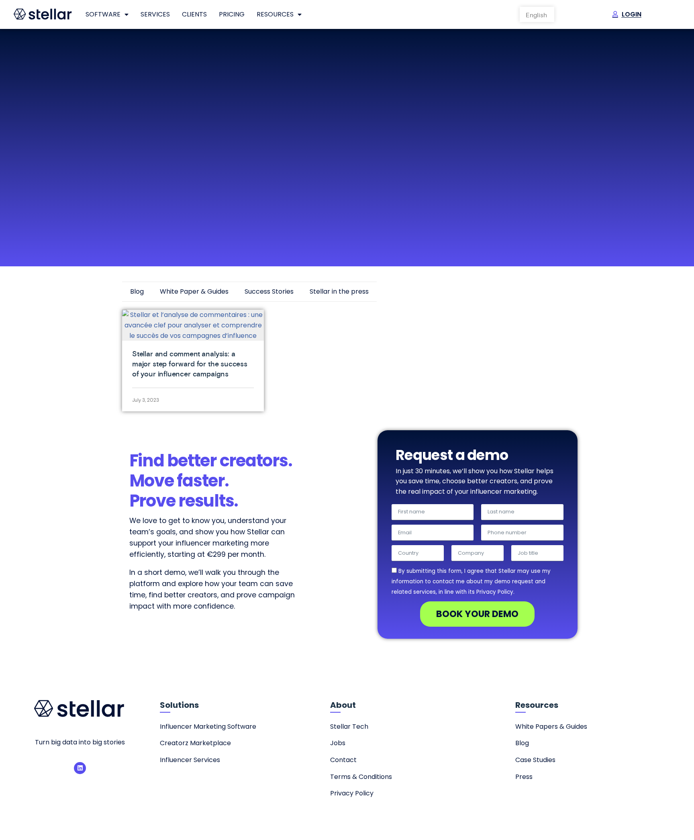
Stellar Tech (349, 726)
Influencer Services (190, 759)
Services (155, 14)
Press (524, 776)
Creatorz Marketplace (195, 743)
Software (103, 14)
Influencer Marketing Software (208, 726)
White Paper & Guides (194, 291)
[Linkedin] (80, 768)
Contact (343, 759)
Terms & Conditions (361, 776)
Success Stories (269, 291)
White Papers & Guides (551, 726)
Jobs (337, 743)
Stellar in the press (339, 291)
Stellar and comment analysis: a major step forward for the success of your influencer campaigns (189, 363)
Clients (194, 14)
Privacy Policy (352, 793)
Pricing (232, 14)
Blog (137, 291)
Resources (275, 14)
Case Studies (535, 759)
